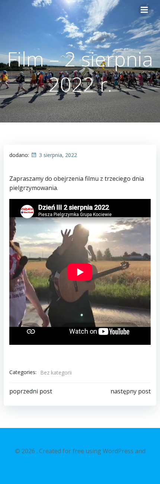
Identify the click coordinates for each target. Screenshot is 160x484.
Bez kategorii (56, 372)
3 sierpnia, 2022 (58, 154)
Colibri (80, 460)
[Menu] (144, 10)
